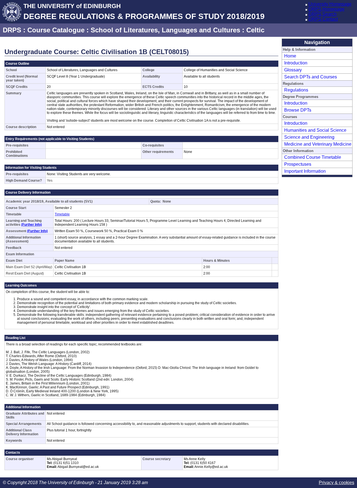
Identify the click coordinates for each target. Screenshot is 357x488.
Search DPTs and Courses (310, 76)
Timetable (62, 214)
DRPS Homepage (326, 9)
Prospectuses (297, 164)
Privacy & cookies (336, 482)
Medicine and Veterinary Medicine (317, 144)
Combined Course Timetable (312, 157)
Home (290, 56)
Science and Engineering (309, 137)
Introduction (295, 63)
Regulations (296, 90)
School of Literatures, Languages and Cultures (165, 30)
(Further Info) (31, 225)
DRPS (12, 30)
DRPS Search (322, 14)
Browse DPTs (297, 110)
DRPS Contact (323, 19)
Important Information (305, 171)
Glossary (293, 70)
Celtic (255, 30)
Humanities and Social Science (315, 130)
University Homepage (329, 4)
